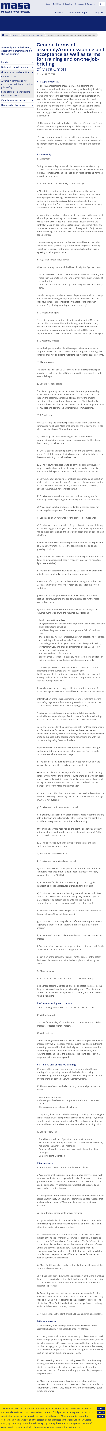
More (101, 1416)
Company (98, 12)
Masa (6, 35)
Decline (101, 1412)
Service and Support (78, 12)
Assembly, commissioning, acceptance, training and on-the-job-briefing (17, 84)
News (48, 4)
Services (15, 35)
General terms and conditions (33, 35)
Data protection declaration (14, 67)
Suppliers (68, 4)
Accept (101, 1408)
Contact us (91, 4)
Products (59, 12)
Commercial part (9, 76)
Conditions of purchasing (13, 100)
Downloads (79, 4)
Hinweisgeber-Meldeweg (13, 105)
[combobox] (102, 4)
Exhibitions (57, 4)
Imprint (5, 62)
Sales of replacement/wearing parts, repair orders (15, 93)
